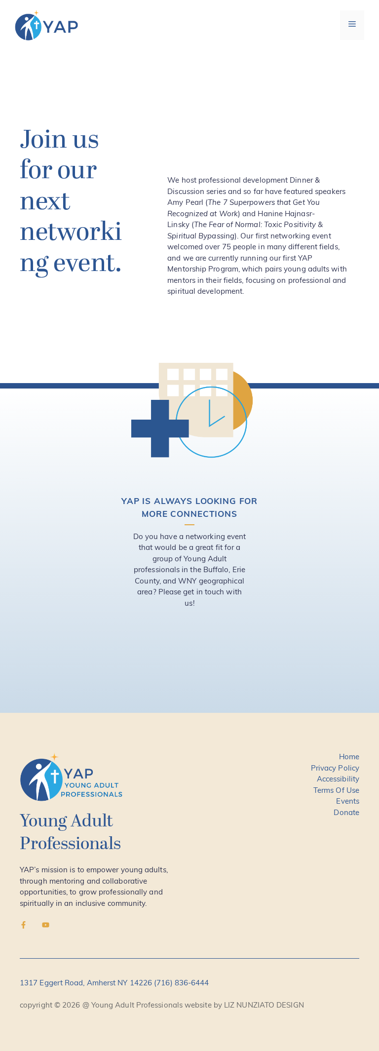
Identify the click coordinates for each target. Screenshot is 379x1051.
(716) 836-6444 (181, 983)
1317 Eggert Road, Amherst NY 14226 (87, 983)
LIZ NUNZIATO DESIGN (264, 1006)
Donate (346, 813)
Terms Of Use (336, 791)
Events (347, 802)
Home (349, 757)
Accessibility (338, 779)
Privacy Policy (335, 769)
